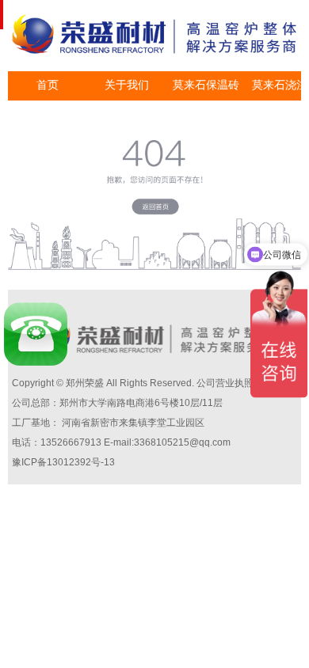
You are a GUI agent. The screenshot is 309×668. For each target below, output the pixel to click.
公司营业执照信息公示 (244, 383)
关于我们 (127, 84)
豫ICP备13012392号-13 (63, 462)
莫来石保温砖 (206, 84)
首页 (47, 84)
